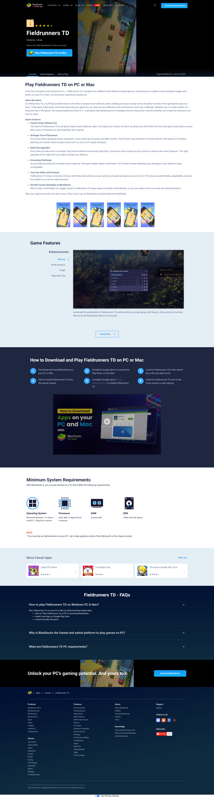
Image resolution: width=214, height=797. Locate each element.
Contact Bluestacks (122, 714)
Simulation (32, 766)
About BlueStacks (121, 708)
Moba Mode (78, 714)
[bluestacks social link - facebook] (169, 720)
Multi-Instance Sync (81, 720)
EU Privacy (62, 788)
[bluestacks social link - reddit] (164, 720)
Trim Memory (78, 740)
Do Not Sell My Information (76, 788)
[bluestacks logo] (34, 5)
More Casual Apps (39, 557)
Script (76, 743)
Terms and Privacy (34, 788)
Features (52, 5)
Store (93, 5)
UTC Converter (79, 755)
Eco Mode (77, 726)
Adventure (31, 751)
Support (120, 5)
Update (159, 708)
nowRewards (33, 732)
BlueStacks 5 (32, 714)
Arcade (30, 754)
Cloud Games (33, 745)
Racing (30, 760)
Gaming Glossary (121, 736)
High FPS (77, 746)
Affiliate (107, 5)
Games (66, 5)
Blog (78, 5)
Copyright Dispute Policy (49, 788)
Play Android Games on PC (125, 730)
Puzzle (30, 757)
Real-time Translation (81, 729)
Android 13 (32, 729)
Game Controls (79, 708)
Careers (118, 717)
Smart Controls (79, 732)
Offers (30, 723)
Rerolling (77, 735)
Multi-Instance (79, 717)
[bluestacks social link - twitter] (174, 720)
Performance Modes (81, 737)
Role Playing (32, 763)
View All (182, 558)
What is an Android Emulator (125, 733)
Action (30, 748)
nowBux (31, 726)
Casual (31, 40)
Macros (76, 723)
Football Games (34, 775)
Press (117, 720)
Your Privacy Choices (110, 796)
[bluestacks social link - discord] (158, 720)
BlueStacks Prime (34, 708)
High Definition (79, 749)
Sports (30, 769)
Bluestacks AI (33, 717)
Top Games (32, 742)
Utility (76, 752)
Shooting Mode (79, 711)
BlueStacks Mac (34, 711)
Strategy (31, 772)
